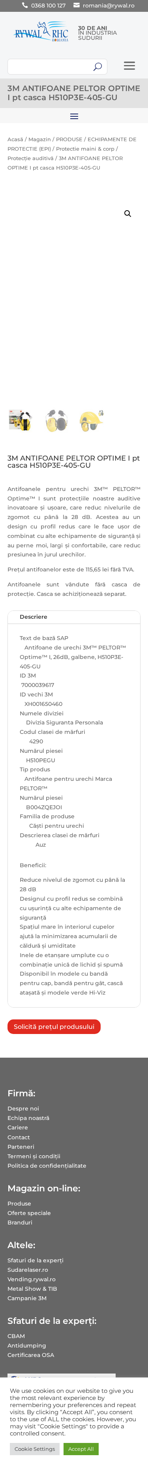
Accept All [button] (81, 1449)
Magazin (39, 139)
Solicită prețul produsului (54, 1026)
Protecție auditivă (30, 158)
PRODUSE (69, 139)
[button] (128, 214)
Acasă (15, 139)
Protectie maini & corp (85, 149)
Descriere (33, 616)
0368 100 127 (48, 5)
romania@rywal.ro (109, 5)
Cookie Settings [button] (35, 1449)
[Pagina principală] (40, 41)
